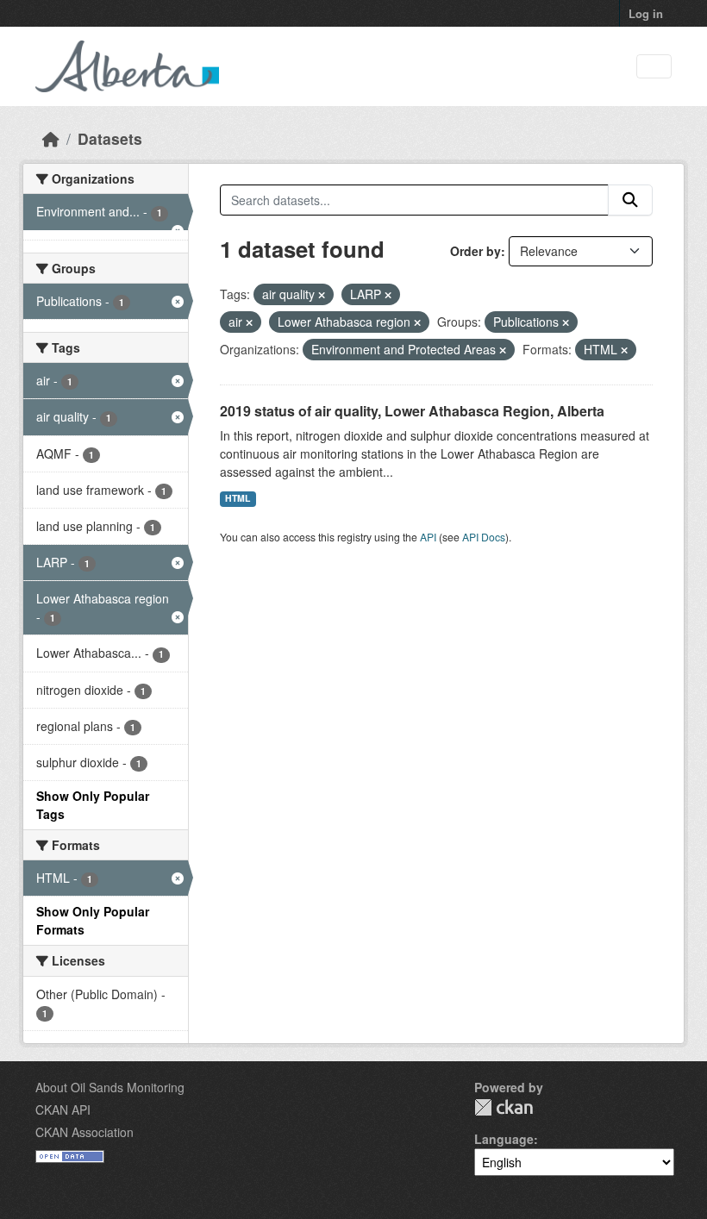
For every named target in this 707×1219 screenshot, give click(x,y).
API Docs (483, 536)
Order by (475, 250)
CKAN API (63, 1109)
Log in (646, 13)
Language (504, 1138)
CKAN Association (84, 1132)
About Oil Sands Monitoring (110, 1087)
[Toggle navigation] (654, 66)
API (428, 536)
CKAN (503, 1107)
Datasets (110, 138)
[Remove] (321, 295)
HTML (237, 497)
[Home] (50, 138)
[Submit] (630, 200)
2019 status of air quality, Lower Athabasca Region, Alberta (412, 411)
